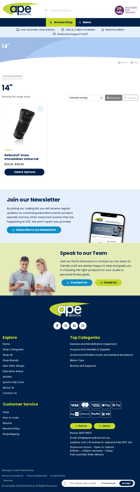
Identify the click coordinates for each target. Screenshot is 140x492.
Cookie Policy (57, 475)
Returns (7, 423)
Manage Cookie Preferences (18, 470)
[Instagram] (65, 325)
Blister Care (77, 360)
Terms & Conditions (12, 475)
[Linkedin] (74, 325)
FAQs (6, 412)
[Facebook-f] (57, 325)
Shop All (7, 355)
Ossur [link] (8, 150)
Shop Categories (13, 349)
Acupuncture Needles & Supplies (90, 349)
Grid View (114, 98)
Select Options (24, 172)
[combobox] (79, 10)
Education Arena (13, 371)
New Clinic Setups (13, 366)
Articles (7, 376)
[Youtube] (83, 325)
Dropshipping (11, 434)
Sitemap (8, 480)
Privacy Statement (37, 475)
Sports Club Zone (13, 382)
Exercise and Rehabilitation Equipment (93, 344)
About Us (8, 387)
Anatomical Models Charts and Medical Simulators (101, 355)
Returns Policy (11, 428)
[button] (61, 22)
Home (6, 344)
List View (131, 98)
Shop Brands (10, 360)
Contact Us (10, 393)
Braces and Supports (83, 366)
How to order (11, 417)
